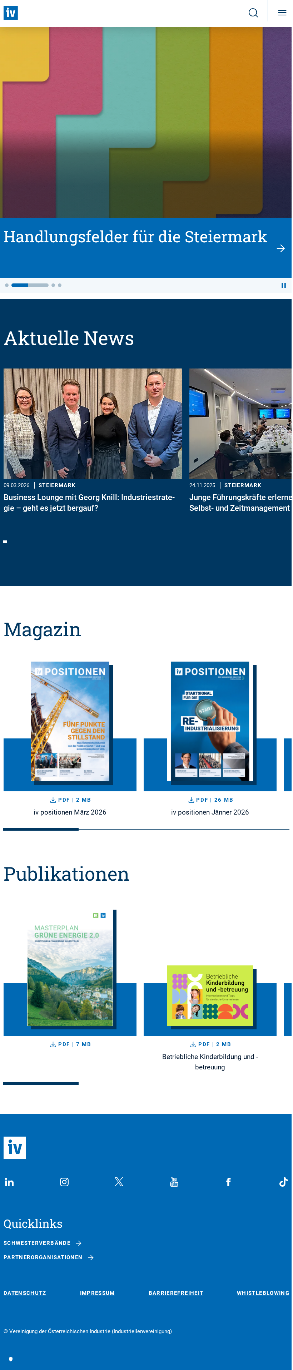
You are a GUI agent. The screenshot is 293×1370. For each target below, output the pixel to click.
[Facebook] (228, 1182)
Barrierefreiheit (176, 1293)
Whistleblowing (263, 1293)
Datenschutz (25, 1293)
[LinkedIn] (9, 1182)
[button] (7, 285)
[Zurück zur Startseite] (11, 13)
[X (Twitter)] (119, 1182)
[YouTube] (174, 1182)
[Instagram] (64, 1182)
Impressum (97, 1293)
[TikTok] (283, 1182)
